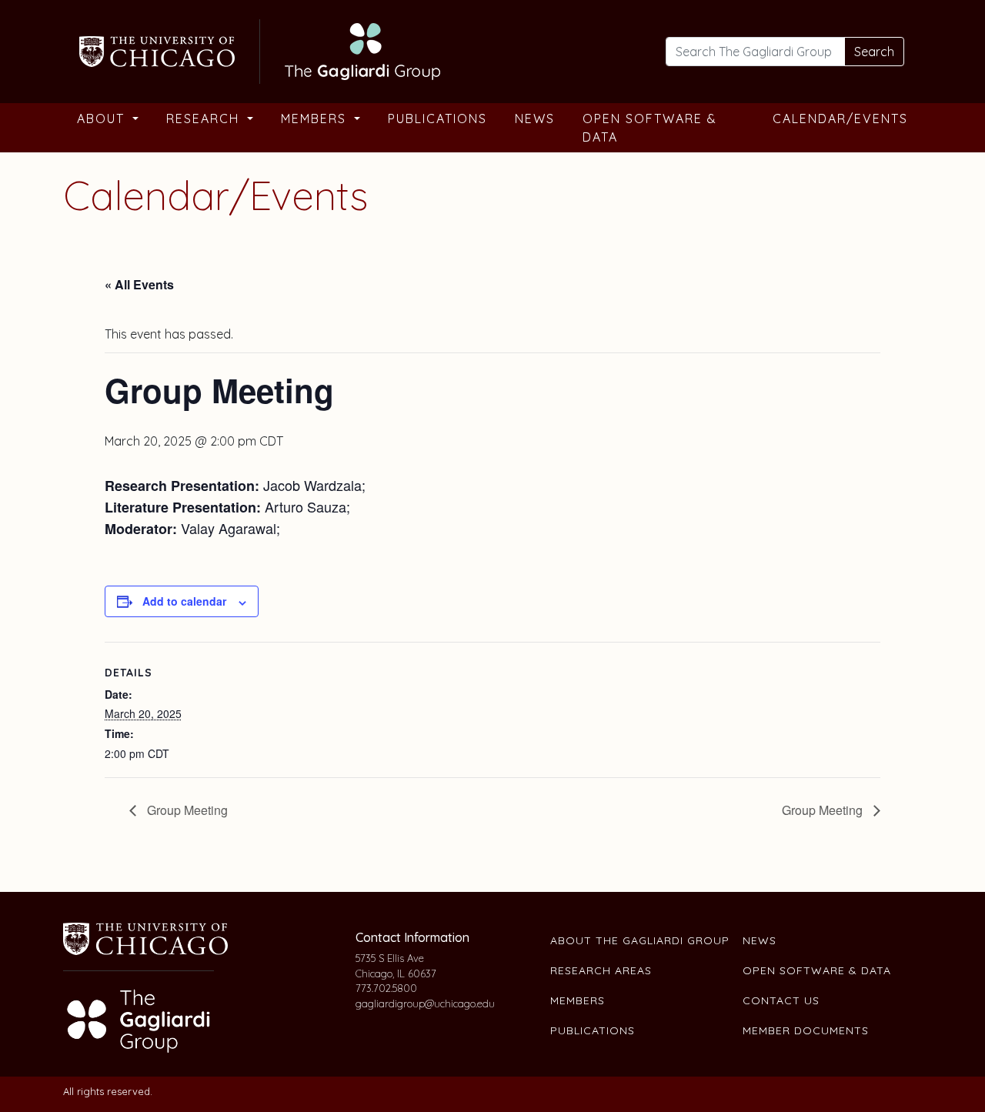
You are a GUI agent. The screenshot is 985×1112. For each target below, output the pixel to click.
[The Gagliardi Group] (258, 49)
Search (874, 51)
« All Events (139, 284)
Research (205, 118)
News (535, 118)
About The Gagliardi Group (640, 940)
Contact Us (781, 1000)
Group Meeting (186, 810)
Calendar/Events (840, 118)
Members (316, 118)
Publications (437, 118)
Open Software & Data (650, 128)
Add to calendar (184, 601)
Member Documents (806, 1030)
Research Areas (601, 970)
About (103, 118)
